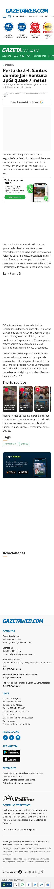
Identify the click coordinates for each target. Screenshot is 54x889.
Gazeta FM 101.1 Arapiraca (16, 711)
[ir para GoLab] (34, 872)
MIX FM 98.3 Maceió (12, 701)
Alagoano (6, 56)
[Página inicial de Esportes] (19, 50)
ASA (28, 56)
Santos (24, 444)
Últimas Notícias (19, 16)
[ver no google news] (47, 884)
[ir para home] (27, 11)
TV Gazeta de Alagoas (13, 705)
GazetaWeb (8, 714)
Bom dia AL (33, 16)
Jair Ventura (10, 444)
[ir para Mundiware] (12, 872)
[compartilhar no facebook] (28, 884)
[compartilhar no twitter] (16, 884)
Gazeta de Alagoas (12, 698)
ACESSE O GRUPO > (15, 197)
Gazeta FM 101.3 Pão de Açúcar (18, 717)
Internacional (39, 56)
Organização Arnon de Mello (16, 724)
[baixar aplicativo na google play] (11, 472)
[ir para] (11, 753)
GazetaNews (9, 721)
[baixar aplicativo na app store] (23, 472)
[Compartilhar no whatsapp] (22, 884)
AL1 (41, 16)
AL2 (46, 16)
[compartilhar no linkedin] (35, 884)
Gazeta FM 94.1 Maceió (14, 708)
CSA (16, 56)
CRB (22, 56)
